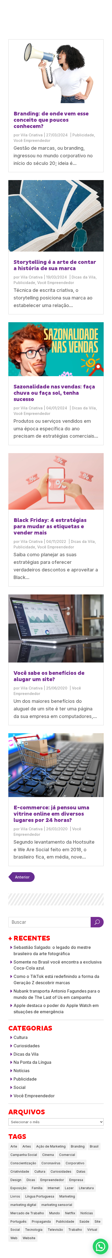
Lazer (69, 1188)
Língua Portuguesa (39, 1196)
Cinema (48, 1155)
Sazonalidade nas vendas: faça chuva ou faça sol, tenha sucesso (54, 393)
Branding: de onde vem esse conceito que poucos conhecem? (51, 120)
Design (15, 1180)
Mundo (54, 1213)
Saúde (84, 1221)
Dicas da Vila (84, 277)
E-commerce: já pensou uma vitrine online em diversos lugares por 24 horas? (51, 814)
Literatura (86, 1188)
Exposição (18, 1188)
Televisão (55, 1230)
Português (18, 1221)
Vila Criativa (32, 135)
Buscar (97, 922)
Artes (26, 1146)
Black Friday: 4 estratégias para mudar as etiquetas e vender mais (50, 526)
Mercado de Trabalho (27, 1213)
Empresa (76, 1180)
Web (13, 1238)
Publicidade (83, 135)
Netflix (70, 1213)
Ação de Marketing (51, 1146)
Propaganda (41, 1221)
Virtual (92, 1230)
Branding (78, 1146)
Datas (81, 1171)
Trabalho (75, 1230)
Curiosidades (27, 1045)
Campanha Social (23, 1155)
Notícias (21, 1070)
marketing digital (23, 1205)
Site (98, 1221)
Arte (13, 1146)
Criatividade (19, 1171)
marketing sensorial (56, 1205)
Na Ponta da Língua (32, 1062)
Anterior (22, 877)
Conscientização (23, 1163)
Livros (15, 1196)
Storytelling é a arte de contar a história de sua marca (55, 265)
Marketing (67, 1196)
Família (37, 1188)
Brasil (94, 1146)
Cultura (21, 1037)
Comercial (67, 1155)
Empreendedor (52, 1180)
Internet (54, 1188)
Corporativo (75, 1163)
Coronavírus (50, 1163)
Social (20, 1087)
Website (29, 1238)
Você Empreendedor (32, 140)
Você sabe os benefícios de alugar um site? (49, 676)
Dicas (31, 1180)
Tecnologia (33, 1230)
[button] (100, 1246)
